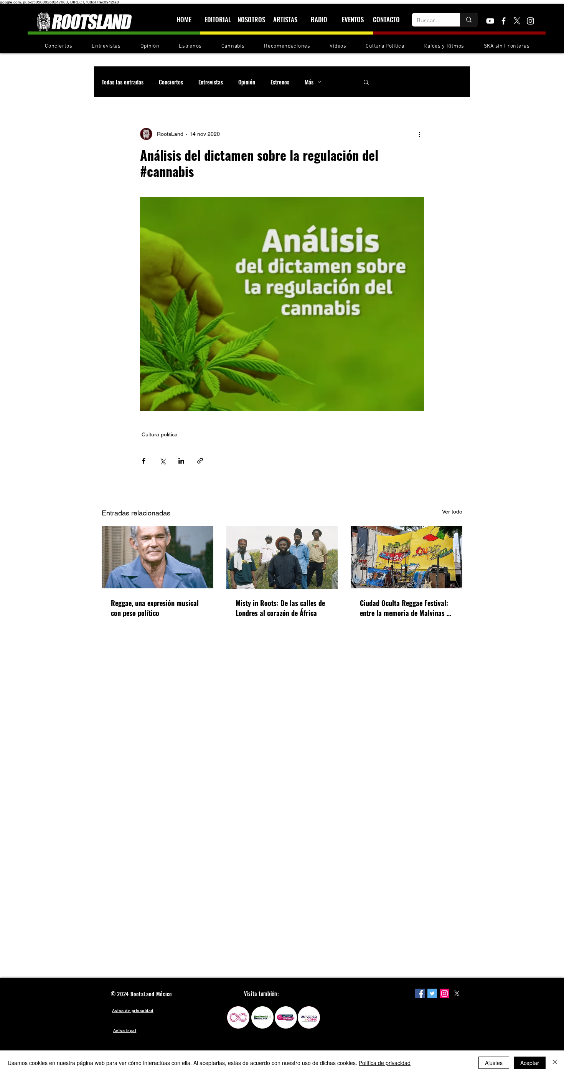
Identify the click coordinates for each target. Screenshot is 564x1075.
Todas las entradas (122, 81)
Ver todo (452, 512)
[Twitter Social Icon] (432, 993)
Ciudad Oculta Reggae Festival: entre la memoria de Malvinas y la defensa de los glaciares (405, 608)
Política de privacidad (385, 1063)
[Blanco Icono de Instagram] (530, 21)
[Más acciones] (419, 134)
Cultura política (160, 434)
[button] (366, 82)
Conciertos (171, 81)
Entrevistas (210, 81)
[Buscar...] (468, 19)
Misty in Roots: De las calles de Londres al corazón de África (280, 608)
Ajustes (494, 1063)
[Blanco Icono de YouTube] (490, 21)
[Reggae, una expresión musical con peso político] (157, 557)
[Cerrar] (554, 1063)
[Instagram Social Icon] (444, 993)
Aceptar (529, 1063)
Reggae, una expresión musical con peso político (155, 608)
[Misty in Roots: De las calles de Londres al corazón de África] (282, 557)
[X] (517, 21)
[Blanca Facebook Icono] (503, 21)
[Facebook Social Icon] (420, 993)
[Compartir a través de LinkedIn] (181, 460)
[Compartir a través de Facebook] (143, 460)
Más (309, 81)
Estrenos (279, 81)
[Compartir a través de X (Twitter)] (162, 460)
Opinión (246, 81)
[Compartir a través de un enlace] (200, 460)
